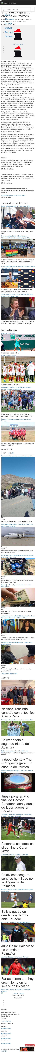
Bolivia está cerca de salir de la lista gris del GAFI (15, 206)
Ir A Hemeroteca (18, 44)
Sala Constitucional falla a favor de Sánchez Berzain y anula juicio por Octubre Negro (17, 295)
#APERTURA (5, 195)
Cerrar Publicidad (29, 1045)
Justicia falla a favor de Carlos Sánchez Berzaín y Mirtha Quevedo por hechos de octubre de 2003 (17, 617)
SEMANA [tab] (11, 453)
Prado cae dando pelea (8, 333)
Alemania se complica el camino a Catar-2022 (14, 855)
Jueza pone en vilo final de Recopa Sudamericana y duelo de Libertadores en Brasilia (16, 815)
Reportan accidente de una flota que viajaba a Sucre (16, 456)
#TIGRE (23, 195)
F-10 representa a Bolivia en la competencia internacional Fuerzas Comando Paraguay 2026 (15, 237)
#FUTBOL (18, 195)
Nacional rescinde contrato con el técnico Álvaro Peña (17, 720)
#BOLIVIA (12, 195)
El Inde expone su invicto (8, 355)
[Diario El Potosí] (8, 3)
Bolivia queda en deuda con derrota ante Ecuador (15, 922)
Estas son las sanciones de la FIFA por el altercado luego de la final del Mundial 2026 (16, 388)
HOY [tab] (4, 453)
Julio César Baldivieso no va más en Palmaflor (14, 957)
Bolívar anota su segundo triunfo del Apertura (14, 751)
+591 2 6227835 (6, 1021)
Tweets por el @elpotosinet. (9, 673)
